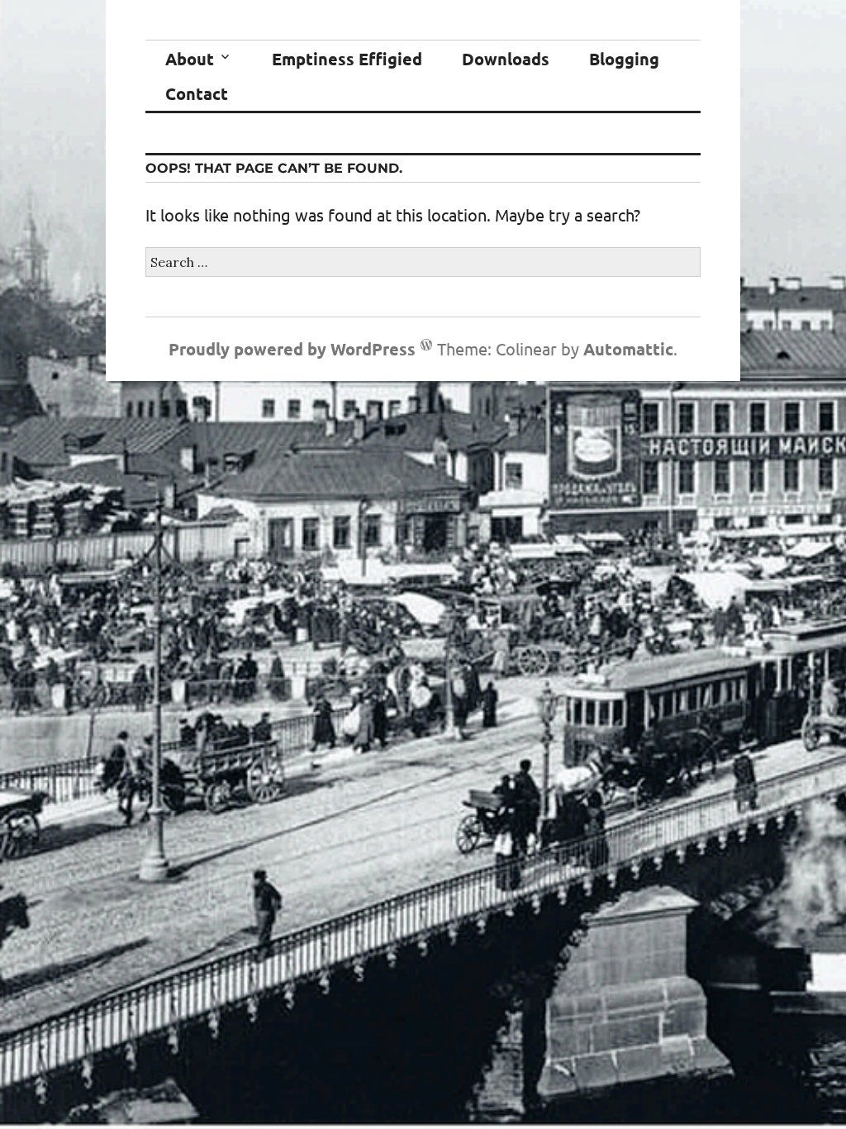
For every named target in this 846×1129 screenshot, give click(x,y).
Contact (196, 93)
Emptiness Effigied (347, 58)
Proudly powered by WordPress (292, 349)
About (189, 58)
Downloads (505, 58)
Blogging (624, 58)
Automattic (628, 349)
